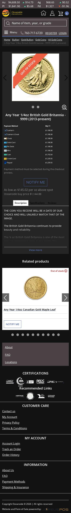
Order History (10, 455)
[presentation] (5, 297)
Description (21, 202)
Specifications (37, 202)
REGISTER (51, 33)
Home (44, 13)
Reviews (52, 202)
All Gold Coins (55, 39)
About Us (8, 470)
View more (35, 250)
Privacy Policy (10, 422)
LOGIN (63, 33)
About (9, 347)
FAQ (7, 355)
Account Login (11, 443)
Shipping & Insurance (15, 487)
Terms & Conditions (14, 428)
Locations (11, 362)
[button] (33, 107)
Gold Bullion (27, 39)
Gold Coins (40, 39)
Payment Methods (13, 481)
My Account (53, 13)
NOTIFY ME (35, 182)
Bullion (15, 39)
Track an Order (11, 449)
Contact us (8, 411)
